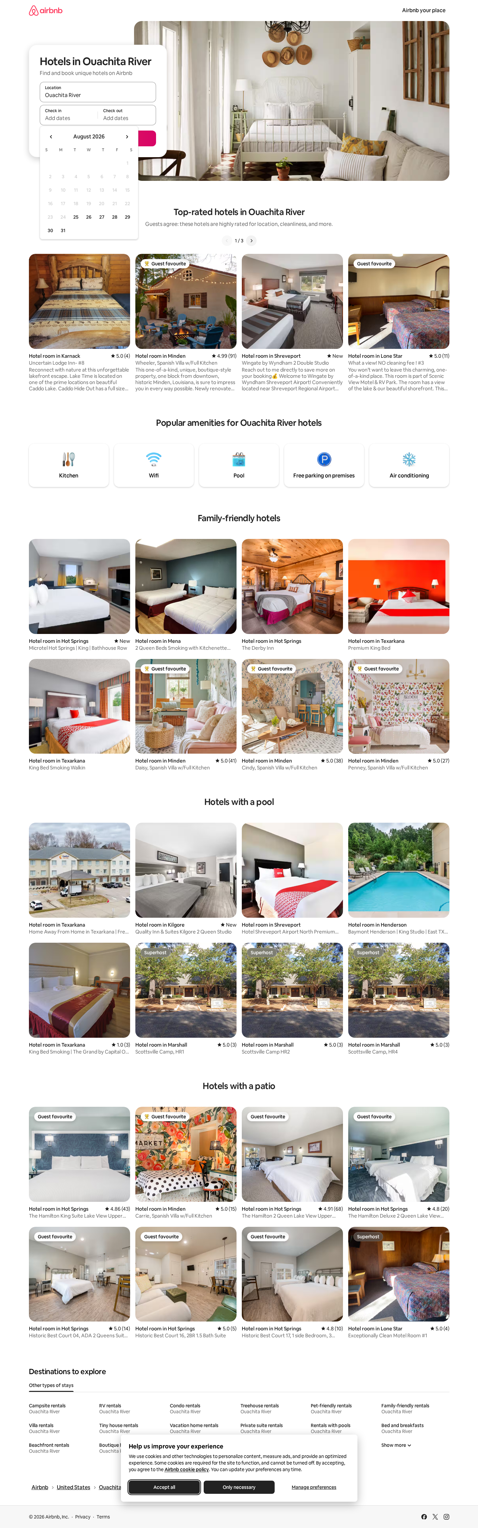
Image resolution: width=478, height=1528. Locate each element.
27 (101, 217)
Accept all (164, 1487)
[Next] (251, 240)
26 (88, 217)
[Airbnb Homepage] (45, 10)
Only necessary (239, 1487)
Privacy (82, 1517)
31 (63, 230)
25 (76, 217)
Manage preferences (314, 1487)
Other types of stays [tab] (51, 1385)
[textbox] (69, 118)
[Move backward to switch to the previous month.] (51, 137)
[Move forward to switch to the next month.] (127, 137)
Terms (103, 1517)
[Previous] (227, 240)
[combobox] (98, 95)
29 (127, 217)
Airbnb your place (423, 10)
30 (50, 230)
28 (114, 217)
